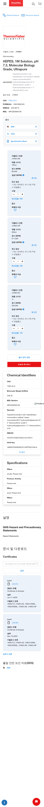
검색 (22, 571)
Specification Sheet (19, 141)
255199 (15, 623)
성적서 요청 (7, 654)
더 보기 (22, 452)
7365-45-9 (12, 100)
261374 (15, 584)
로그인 (34, 178)
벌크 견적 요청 (24, 357)
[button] (4, 802)
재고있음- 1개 (17, 333)
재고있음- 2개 (17, 199)
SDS (12, 127)
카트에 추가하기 (24, 364)
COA (13, 134)
